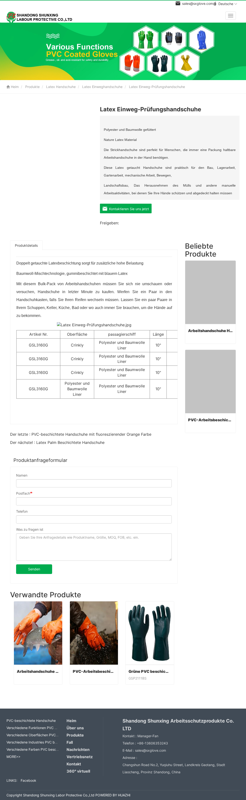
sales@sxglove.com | (198, 3)
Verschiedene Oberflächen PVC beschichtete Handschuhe (52, 735)
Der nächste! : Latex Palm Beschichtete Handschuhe (57, 442)
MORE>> (13, 757)
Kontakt (74, 764)
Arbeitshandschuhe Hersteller (38, 671)
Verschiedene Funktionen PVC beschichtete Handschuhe (51, 728)
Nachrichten (78, 749)
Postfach (23, 493)
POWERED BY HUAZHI (112, 795)
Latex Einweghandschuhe (102, 87)
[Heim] (41, 16)
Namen (21, 475)
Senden (34, 569)
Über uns (75, 727)
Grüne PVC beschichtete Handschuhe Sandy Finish (150, 671)
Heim (14, 87)
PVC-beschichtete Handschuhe (31, 720)
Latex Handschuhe (61, 87)
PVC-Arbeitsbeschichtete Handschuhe (94, 671)
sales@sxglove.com (150, 750)
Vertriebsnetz (80, 756)
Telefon (22, 511)
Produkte (32, 87)
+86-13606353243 (152, 743)
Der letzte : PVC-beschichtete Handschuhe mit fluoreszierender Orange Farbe (80, 434)
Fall (70, 742)
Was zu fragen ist (29, 529)
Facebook (28, 780)
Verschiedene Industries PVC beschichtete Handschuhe (50, 742)
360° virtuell (78, 771)
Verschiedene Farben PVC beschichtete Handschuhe (47, 749)
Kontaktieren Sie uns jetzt (128, 209)
